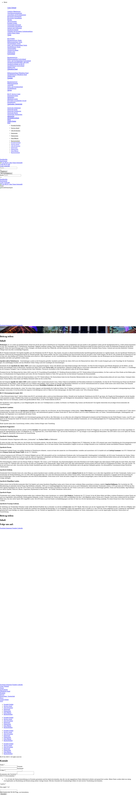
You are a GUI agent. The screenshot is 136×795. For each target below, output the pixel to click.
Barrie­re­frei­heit (15, 141)
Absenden (3, 794)
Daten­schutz (14, 136)
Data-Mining (14, 138)
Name (2, 764)
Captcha (3, 784)
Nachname (20, 768)
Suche (2, 175)
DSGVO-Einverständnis (7, 776)
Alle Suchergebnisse (6, 173)
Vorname (19, 766)
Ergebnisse (4, 171)
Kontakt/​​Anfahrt (16, 125)
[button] (70, 2)
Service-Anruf (15, 128)
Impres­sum (14, 133)
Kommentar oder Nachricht (8, 774)
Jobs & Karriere (15, 130)
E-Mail (2, 770)
